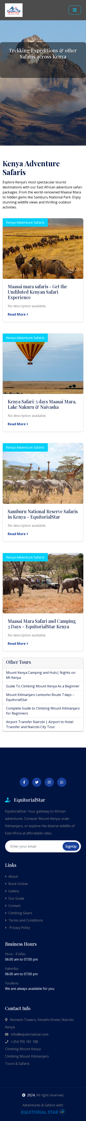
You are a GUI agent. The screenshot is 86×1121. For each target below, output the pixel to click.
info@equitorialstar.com (29, 1034)
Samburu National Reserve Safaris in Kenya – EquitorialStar (43, 514)
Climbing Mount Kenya (23, 1049)
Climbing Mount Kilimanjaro (27, 1056)
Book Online (18, 883)
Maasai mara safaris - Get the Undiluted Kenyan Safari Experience (37, 291)
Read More (17, 314)
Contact (14, 905)
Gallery (13, 891)
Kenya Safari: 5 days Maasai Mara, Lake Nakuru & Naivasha (42, 404)
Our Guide (16, 898)
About (13, 876)
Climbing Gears (20, 913)
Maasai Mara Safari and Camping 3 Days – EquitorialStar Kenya (42, 623)
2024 (31, 1095)
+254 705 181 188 (24, 1041)
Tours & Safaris (17, 1063)
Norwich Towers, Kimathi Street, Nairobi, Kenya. (39, 1023)
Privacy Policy (19, 927)
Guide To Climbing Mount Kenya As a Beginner (43, 686)
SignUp (71, 846)
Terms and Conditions (25, 920)
